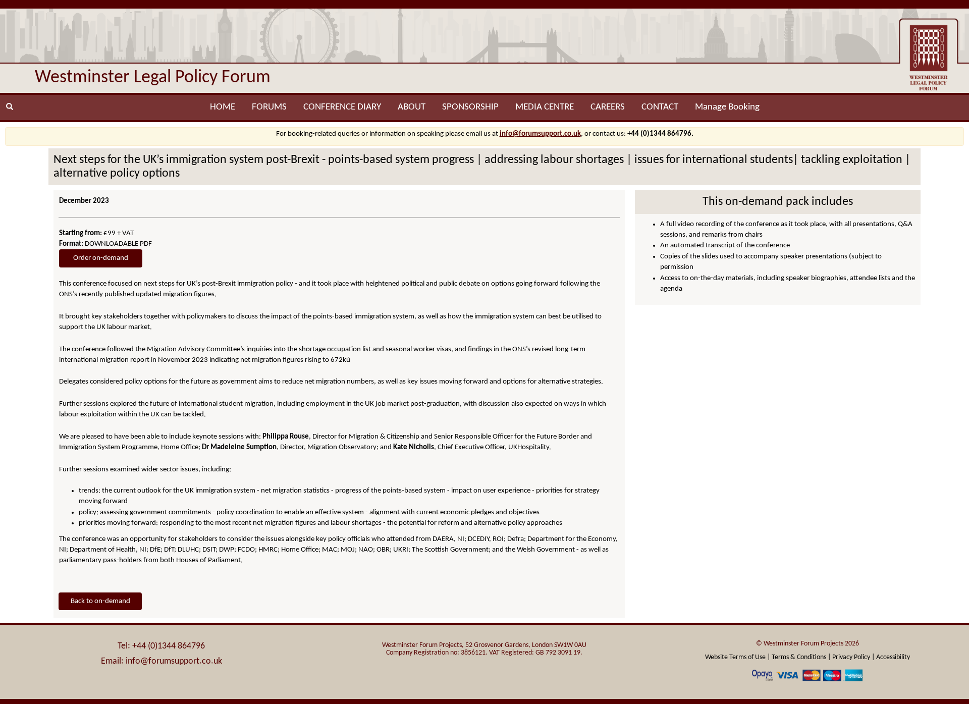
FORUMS (269, 107)
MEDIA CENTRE (544, 107)
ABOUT (411, 107)
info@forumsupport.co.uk (540, 134)
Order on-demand (100, 258)
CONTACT (659, 107)
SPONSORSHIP (470, 107)
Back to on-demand (100, 601)
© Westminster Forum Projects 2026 (807, 643)
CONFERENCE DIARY (342, 107)
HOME (222, 107)
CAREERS (607, 107)
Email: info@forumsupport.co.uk (161, 661)
